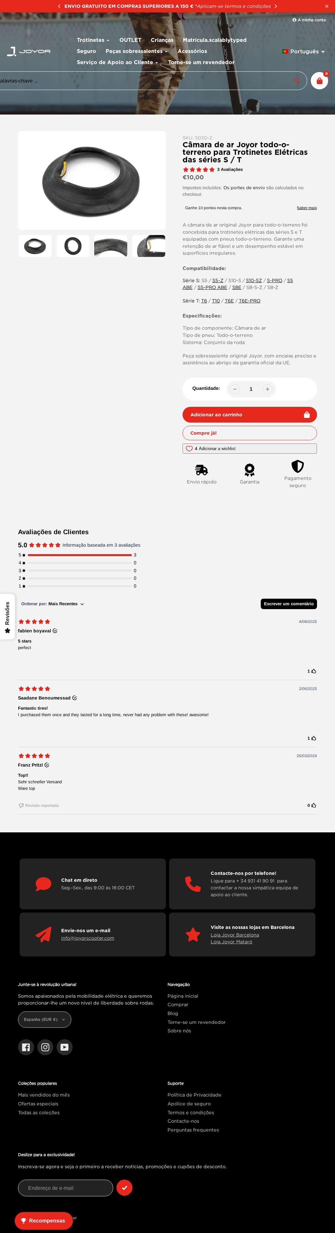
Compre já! (203, 433)
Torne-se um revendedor (197, 1022)
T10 (216, 300)
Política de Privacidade (194, 1094)
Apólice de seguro (189, 1103)
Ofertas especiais (38, 1103)
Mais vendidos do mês (44, 1094)
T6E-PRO (249, 300)
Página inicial (183, 995)
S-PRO (274, 280)
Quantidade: (206, 388)
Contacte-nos (183, 1120)
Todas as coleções (39, 1112)
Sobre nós (179, 1030)
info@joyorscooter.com (87, 937)
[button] (303, 51)
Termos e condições (191, 1112)
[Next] (275, 6)
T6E (229, 300)
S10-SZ (254, 280)
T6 (204, 300)
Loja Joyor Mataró (231, 941)
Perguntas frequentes (193, 1129)
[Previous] (59, 6)
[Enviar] (124, 1188)
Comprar (178, 1004)
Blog (173, 1013)
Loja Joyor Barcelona (235, 934)
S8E (236, 287)
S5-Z (217, 280)
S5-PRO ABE (212, 287)
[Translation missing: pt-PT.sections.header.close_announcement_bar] (327, 6)
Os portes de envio (244, 187)
